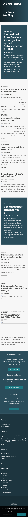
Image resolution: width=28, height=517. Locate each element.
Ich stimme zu (21, 514)
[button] (24, 3)
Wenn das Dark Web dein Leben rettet (12, 148)
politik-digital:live (5, 426)
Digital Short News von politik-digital (11, 436)
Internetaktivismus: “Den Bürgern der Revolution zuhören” (12, 257)
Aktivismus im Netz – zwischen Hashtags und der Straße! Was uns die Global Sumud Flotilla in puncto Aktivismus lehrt (13, 440)
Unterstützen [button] (14, 369)
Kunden (3, 461)
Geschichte (5, 490)
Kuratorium (5, 482)
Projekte (4, 449)
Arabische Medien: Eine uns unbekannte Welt (13, 90)
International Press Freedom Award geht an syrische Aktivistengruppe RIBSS (13, 41)
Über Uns (4, 469)
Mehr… (3, 444)
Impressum (14, 504)
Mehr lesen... (4, 167)
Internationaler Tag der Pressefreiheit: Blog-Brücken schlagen (14, 288)
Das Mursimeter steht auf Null (13, 208)
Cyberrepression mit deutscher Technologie (11, 316)
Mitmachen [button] (14, 409)
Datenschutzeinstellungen (7, 514)
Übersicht (5, 473)
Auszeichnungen (7, 492)
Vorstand (5, 485)
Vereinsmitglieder (7, 480)
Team (4, 478)
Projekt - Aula (4, 458)
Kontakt (14, 503)
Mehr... (5, 74)
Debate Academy (5, 424)
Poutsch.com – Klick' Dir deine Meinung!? (12, 175)
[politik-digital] (12, 4)
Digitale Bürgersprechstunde (8, 456)
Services (5, 475)
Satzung (5, 487)
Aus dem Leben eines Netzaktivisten (10, 119)
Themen (4, 432)
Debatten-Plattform (6, 454)
